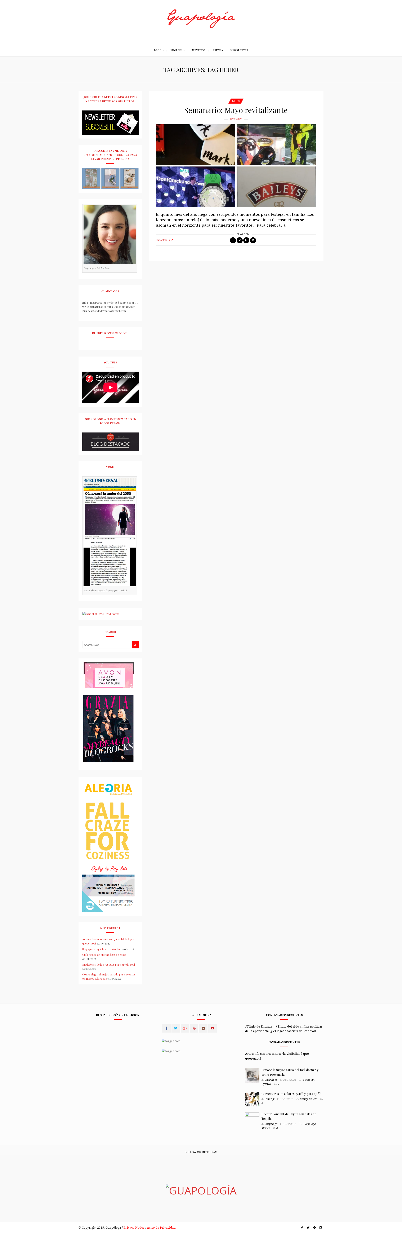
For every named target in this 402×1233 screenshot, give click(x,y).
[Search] (135, 644)
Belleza (313, 1099)
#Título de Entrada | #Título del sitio (272, 1026)
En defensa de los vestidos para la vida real (108, 964)
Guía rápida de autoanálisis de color (104, 954)
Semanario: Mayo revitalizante (236, 110)
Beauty (304, 1099)
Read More (163, 239)
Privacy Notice (134, 1227)
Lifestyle (266, 1084)
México (266, 1128)
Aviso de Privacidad (161, 1227)
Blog (157, 50)
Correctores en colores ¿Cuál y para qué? (291, 1094)
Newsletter (239, 50)
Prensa (218, 50)
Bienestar (308, 1079)
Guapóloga (309, 1124)
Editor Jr (269, 1099)
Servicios (198, 50)
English (176, 50)
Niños (236, 101)
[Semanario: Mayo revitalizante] (236, 165)
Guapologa (270, 1079)
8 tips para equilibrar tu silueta (101, 949)
